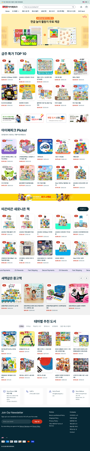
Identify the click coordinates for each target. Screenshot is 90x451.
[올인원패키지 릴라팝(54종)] (27, 172)
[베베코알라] (81, 146)
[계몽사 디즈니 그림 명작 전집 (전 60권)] (45, 66)
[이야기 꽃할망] (63, 92)
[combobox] (49, 7)
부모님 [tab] (28, 326)
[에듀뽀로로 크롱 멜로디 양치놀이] (9, 364)
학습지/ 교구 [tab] (37, 326)
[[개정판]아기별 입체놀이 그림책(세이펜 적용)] (9, 247)
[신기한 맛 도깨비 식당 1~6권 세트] (81, 364)
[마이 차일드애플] (81, 92)
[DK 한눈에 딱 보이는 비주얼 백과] (9, 338)
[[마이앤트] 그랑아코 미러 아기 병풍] (27, 247)
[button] (43, 44)
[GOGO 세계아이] (62, 247)
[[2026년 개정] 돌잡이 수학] (9, 221)
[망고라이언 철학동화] (9, 92)
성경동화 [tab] (55, 326)
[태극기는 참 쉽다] (45, 364)
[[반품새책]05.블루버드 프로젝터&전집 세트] (56, 293)
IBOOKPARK (10, 446)
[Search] (73, 7)
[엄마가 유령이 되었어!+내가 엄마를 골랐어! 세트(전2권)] (81, 338)
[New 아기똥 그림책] (81, 247)
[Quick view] (15, 62)
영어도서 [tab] (46, 326)
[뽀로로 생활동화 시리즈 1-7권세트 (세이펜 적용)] (62, 338)
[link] (34, 118)
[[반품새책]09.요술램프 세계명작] (79, 293)
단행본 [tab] (21, 326)
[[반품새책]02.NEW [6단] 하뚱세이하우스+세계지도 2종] (34, 293)
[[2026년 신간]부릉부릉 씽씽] (81, 221)
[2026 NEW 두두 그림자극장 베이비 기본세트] (45, 247)
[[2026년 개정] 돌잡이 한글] (27, 221)
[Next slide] (51, 45)
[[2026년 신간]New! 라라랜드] (9, 66)
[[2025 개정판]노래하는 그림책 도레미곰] (9, 146)
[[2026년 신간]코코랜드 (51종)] (81, 172)
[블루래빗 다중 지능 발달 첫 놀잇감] (45, 92)
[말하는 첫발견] (81, 66)
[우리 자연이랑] (9, 172)
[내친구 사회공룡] (62, 146)
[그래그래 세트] (63, 66)
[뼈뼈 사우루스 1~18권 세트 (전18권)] (45, 338)
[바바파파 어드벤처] (27, 92)
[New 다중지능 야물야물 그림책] (62, 172)
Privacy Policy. (36, 426)
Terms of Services (25, 426)
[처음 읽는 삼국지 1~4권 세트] (27, 364)
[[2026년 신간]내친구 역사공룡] (27, 66)
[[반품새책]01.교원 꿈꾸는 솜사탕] (11, 293)
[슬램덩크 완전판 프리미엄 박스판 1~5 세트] (62, 364)
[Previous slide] (39, 45)
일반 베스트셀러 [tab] (65, 326)
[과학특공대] (45, 146)
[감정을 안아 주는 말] (27, 338)
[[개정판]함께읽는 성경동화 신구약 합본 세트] (27, 146)
